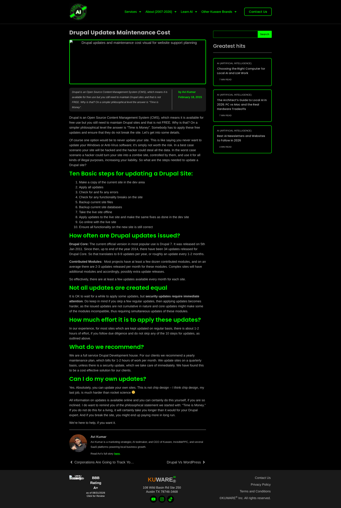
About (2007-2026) (158, 11)
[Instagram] (162, 499)
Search (264, 34)
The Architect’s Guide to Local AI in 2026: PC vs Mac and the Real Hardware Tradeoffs (242, 104)
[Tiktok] (170, 499)
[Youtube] (153, 499)
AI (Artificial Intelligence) (234, 63)
